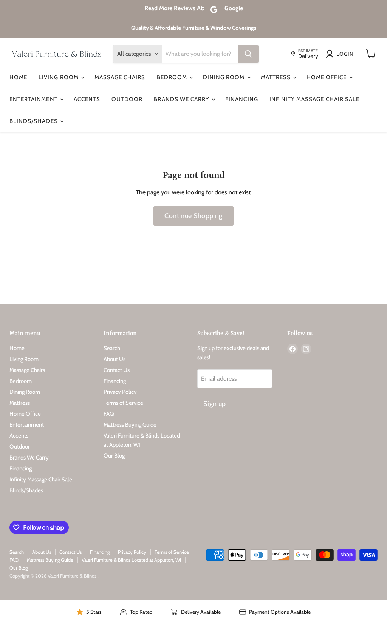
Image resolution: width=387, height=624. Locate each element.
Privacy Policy (120, 392)
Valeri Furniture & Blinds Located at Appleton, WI (131, 560)
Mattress (276, 77)
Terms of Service (123, 403)
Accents (87, 99)
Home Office (327, 77)
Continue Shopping (193, 216)
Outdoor (126, 99)
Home (18, 77)
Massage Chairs (120, 77)
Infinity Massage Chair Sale (314, 99)
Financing (241, 99)
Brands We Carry (182, 99)
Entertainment (34, 99)
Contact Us (117, 370)
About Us (114, 359)
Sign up (214, 404)
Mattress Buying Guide (130, 424)
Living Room (59, 77)
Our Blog (114, 455)
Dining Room (224, 77)
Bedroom (173, 77)
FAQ (109, 413)
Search (112, 348)
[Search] (248, 54)
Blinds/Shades (34, 121)
